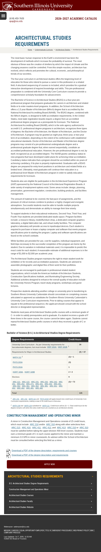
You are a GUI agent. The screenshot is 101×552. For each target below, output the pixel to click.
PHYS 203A (17, 362)
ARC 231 (35, 382)
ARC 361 (25, 386)
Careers (15, 530)
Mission (7, 530)
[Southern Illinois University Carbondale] (50, 7)
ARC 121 (16, 382)
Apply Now (49, 464)
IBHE (92, 530)
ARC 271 (30, 384)
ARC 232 (44, 382)
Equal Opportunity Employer (32, 530)
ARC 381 (44, 386)
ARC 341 (39, 384)
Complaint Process (12, 533)
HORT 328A (18, 372)
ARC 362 (35, 386)
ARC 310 (50, 424)
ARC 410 (26, 428)
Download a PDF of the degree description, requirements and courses (44, 450)
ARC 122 (25, 382)
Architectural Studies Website (21, 507)
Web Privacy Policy (81, 530)
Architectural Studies (62, 50)
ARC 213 (15, 428)
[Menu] (3, 16)
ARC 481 (30, 388)
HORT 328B (30, 372)
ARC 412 (46, 428)
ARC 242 (53, 382)
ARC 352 (16, 386)
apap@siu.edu (16, 21)
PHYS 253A (17, 367)
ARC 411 (36, 428)
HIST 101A (51, 347)
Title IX (48, 530)
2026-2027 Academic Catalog (76, 18)
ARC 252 (20, 384)
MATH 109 (28, 406)
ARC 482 (39, 388)
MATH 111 (17, 357)
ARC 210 (34, 424)
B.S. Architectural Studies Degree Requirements (29, 483)
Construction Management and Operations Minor (29, 489)
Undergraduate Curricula (44, 50)
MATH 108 (16, 406)
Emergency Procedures (62, 530)
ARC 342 (48, 384)
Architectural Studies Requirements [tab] (35, 476)
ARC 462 (20, 388)
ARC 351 (57, 384)
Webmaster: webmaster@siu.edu (16, 527)
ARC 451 (53, 386)
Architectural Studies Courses (21, 495)
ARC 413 (61, 428)
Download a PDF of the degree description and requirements (40, 455)
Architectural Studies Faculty (21, 501)
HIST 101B (62, 347)
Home (30, 50)
